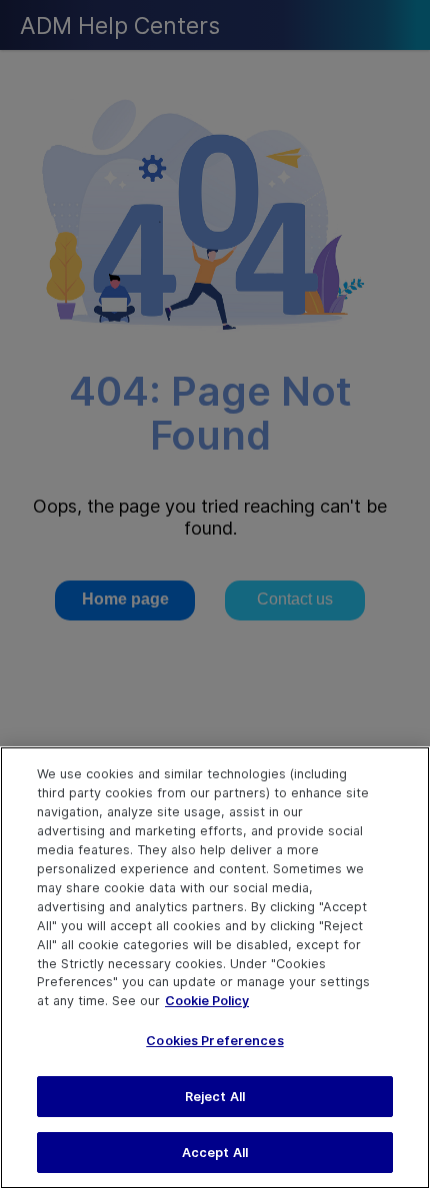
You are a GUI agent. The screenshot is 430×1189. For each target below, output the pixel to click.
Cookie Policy (207, 1000)
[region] (215, 967)
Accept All (215, 1152)
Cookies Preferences (214, 1040)
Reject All (215, 1096)
